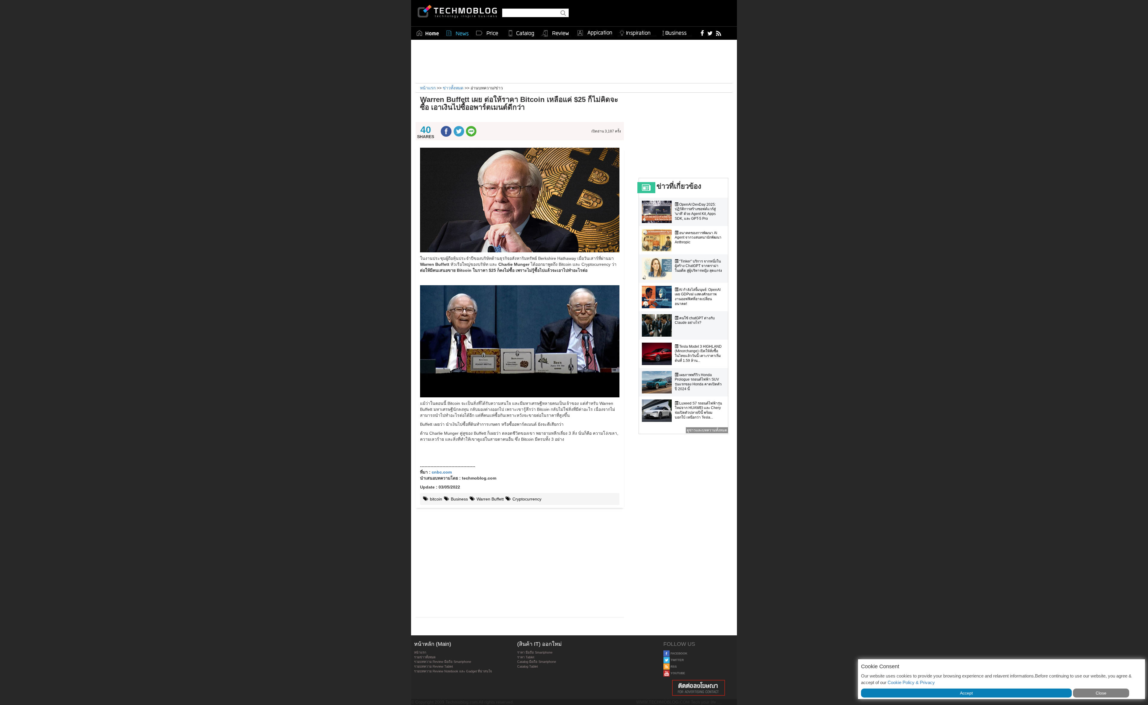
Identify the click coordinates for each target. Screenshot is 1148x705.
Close (1101, 693)
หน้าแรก (420, 652)
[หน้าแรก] (428, 33)
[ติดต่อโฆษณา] (698, 688)
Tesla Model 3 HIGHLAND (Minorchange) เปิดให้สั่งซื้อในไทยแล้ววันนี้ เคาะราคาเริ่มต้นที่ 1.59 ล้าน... (698, 353)
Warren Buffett (489, 499)
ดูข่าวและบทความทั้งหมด (707, 430)
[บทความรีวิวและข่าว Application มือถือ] (594, 33)
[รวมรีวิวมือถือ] (555, 33)
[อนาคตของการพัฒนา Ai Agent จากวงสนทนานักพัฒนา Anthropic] (658, 240)
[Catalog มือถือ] (521, 33)
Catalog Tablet (527, 666)
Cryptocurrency (526, 499)
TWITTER (677, 660)
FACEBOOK (678, 653)
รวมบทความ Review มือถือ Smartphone (442, 661)
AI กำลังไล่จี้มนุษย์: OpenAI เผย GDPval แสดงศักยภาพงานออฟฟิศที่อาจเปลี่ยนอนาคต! (697, 297)
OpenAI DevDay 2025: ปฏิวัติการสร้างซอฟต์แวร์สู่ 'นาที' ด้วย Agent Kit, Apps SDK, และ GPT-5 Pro (695, 211)
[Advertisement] (574, 60)
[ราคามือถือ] (487, 33)
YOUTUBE (677, 673)
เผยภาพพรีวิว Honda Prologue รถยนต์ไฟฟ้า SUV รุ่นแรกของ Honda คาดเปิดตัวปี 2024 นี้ (698, 382)
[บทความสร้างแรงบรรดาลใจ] (637, 32)
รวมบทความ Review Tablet (433, 666)
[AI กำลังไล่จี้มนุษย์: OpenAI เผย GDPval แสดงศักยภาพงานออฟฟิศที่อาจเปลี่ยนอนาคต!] (658, 297)
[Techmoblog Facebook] (702, 32)
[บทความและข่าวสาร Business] (676, 32)
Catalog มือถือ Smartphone (536, 661)
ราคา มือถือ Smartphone (534, 652)
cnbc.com (442, 472)
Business (459, 499)
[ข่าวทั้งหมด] (457, 33)
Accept (966, 693)
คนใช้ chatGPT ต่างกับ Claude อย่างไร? (695, 320)
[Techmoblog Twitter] (710, 32)
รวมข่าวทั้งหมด (425, 657)
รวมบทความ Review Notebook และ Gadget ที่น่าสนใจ (453, 671)
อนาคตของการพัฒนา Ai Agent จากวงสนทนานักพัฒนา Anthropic (698, 237)
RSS (673, 666)
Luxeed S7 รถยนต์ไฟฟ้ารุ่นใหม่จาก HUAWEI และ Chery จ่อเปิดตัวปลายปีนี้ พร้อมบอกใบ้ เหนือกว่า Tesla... (698, 410)
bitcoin (435, 499)
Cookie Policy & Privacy (911, 682)
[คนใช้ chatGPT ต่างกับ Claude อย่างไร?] (658, 325)
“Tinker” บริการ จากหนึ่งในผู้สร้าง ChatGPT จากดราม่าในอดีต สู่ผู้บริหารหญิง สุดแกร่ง (698, 266)
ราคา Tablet (525, 657)
